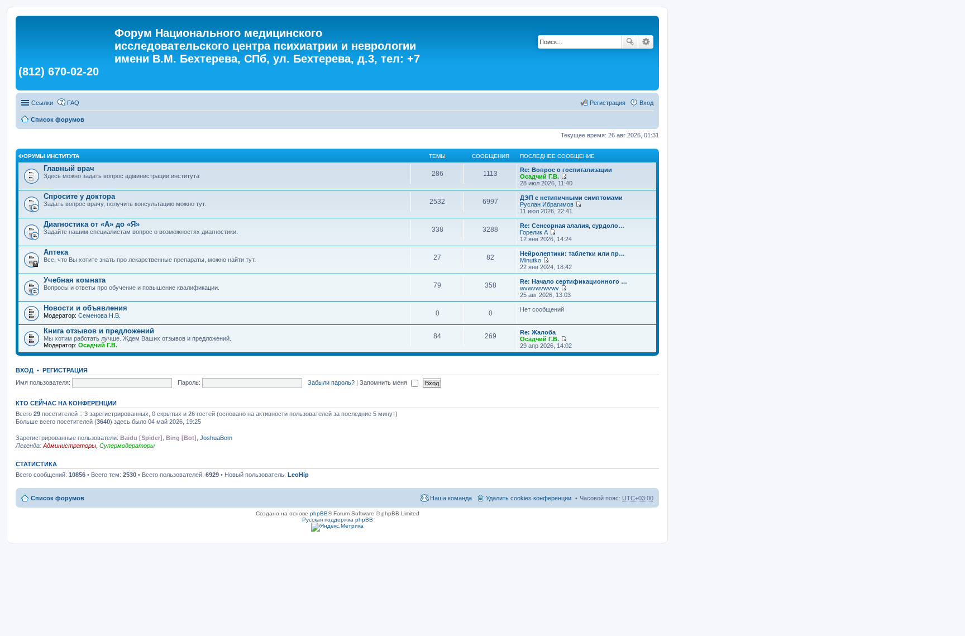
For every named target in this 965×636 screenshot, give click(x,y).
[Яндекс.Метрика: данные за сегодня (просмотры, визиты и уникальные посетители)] (337, 527)
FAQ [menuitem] (73, 102)
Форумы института (48, 156)
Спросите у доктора (79, 196)
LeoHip (298, 474)
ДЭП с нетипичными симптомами (571, 197)
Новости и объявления (85, 308)
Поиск (630, 42)
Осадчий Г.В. (539, 176)
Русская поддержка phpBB (337, 520)
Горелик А (534, 232)
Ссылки (42, 102)
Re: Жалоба (538, 332)
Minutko (530, 260)
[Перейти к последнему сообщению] (564, 176)
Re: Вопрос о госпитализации (566, 169)
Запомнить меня (384, 382)
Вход (25, 370)
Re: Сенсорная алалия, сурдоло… (572, 225)
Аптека (56, 252)
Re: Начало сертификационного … (573, 281)
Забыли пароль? (331, 382)
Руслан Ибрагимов (547, 204)
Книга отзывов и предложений (99, 331)
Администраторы (69, 445)
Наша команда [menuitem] (451, 498)
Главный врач (69, 168)
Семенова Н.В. (99, 315)
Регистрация (65, 370)
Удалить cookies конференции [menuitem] (528, 498)
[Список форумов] (66, 36)
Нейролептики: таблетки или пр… (572, 253)
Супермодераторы (127, 445)
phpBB (319, 513)
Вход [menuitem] (646, 102)
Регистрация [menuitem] (607, 102)
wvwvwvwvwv (539, 288)
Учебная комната (75, 280)
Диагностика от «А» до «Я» (92, 224)
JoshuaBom (216, 437)
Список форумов (57, 119)
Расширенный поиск (645, 42)
